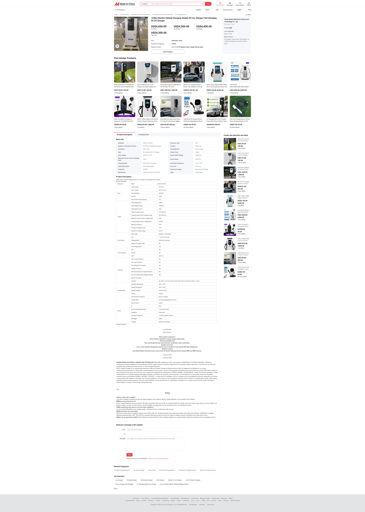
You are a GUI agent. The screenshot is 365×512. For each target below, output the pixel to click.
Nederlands (186, 500)
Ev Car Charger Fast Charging (124, 484)
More (225, 44)
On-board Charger (139, 470)
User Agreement (193, 504)
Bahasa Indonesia (235, 500)
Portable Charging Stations (122, 470)
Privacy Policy (210, 504)
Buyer (207, 10)
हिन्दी (208, 500)
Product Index (215, 498)
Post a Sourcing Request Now (158, 458)
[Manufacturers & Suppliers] (124, 4)
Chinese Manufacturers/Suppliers (159, 498)
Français (158, 500)
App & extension (227, 10)
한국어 (198, 500)
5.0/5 (230, 28)
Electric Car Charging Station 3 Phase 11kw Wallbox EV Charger (243, 183)
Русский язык (165, 500)
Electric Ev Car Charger (175, 480)
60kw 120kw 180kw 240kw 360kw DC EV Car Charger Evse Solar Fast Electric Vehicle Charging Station (243, 197)
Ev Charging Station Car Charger (146, 484)
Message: (122, 438)
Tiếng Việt (226, 500)
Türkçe (219, 500)
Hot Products (136, 498)
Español (144, 500)
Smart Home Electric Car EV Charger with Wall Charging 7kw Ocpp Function (243, 154)
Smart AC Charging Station (208, 470)
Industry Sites (194, 498)
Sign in (249, 5)
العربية (192, 500)
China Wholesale (174, 498)
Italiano (173, 500)
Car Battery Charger (147, 480)
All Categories (121, 10)
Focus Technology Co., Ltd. (170, 504)
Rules (249, 10)
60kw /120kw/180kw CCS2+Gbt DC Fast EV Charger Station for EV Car (243, 240)
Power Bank (151, 470)
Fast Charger (160, 480)
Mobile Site (224, 498)
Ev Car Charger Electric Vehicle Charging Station (174, 484)
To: (125, 434)
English (138, 500)
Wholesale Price (185, 498)
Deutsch (179, 500)
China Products (145, 498)
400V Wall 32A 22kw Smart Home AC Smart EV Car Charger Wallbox (243, 254)
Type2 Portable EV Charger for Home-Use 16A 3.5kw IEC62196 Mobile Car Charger (243, 225)
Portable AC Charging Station (187, 470)
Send (129, 455)
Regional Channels (205, 498)
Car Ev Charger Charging (193, 480)
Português (151, 500)
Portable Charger (132, 480)
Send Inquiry (168, 52)
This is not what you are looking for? (137, 458)
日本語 (203, 500)
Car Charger (119, 480)
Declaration (202, 504)
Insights (231, 498)
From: (123, 429)
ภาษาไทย (213, 500)
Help (217, 10)
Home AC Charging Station (167, 470)
